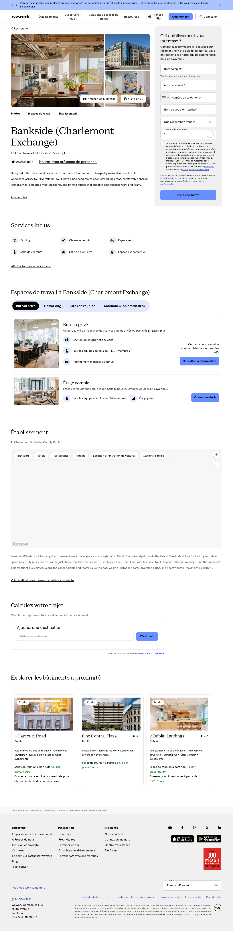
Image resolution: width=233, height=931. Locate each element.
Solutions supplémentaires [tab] (124, 306)
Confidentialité (90, 897)
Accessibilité (193, 897)
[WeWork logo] (21, 16)
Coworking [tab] (52, 306)
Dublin (62, 810)
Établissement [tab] (67, 113)
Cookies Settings (169, 897)
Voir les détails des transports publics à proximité (42, 580)
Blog (15, 861)
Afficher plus (19, 197)
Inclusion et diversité (25, 845)
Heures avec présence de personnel (68, 162)
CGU (108, 897)
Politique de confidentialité (195, 170)
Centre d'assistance (117, 845)
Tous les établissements (26, 810)
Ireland (49, 810)
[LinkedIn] (219, 827)
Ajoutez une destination (39, 627)
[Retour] (13, 5)
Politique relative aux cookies (135, 897)
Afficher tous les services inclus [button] (31, 266)
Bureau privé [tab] (25, 306)
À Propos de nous (23, 839)
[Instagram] (195, 827)
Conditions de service (170, 178)
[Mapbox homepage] (20, 544)
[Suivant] (16, 5)
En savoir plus (27, 6)
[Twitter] (207, 827)
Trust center (20, 866)
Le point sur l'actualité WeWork (32, 856)
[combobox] (166, 97)
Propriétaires (66, 839)
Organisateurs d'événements (76, 850)
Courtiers (64, 834)
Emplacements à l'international (32, 834)
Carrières (18, 850)
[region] (116, 498)
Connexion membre (117, 839)
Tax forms (111, 850)
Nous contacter (115, 834)
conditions (209, 167)
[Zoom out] (216, 463)
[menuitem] (48, 16)
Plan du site (213, 897)
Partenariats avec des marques (78, 856)
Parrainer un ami (69, 845)
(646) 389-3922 (21, 899)
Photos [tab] (15, 113)
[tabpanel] (80, 70)
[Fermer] (219, 5)
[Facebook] (182, 827)
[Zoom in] (216, 454)
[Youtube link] (170, 827)
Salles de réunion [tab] (82, 306)
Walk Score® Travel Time (151, 654)
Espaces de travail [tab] (39, 113)
